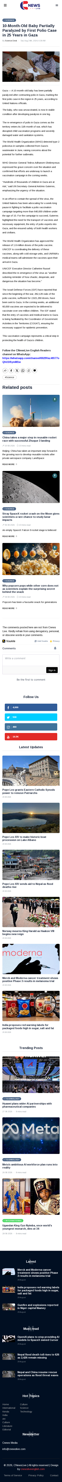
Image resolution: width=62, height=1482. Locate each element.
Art (3, 1418)
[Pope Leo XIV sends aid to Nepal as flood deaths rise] (31, 865)
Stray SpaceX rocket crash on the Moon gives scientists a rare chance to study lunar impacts (30, 516)
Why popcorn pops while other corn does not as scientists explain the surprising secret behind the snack (30, 588)
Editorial (6, 1429)
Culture (6, 1422)
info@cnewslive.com (13, 1449)
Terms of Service (13, 1475)
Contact (54, 1475)
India (4, 1415)
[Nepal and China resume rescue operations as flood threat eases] (8, 1377)
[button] (9, 5)
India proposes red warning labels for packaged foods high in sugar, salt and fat (38, 1290)
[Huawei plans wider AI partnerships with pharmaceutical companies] (31, 1074)
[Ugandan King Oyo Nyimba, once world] (31, 1196)
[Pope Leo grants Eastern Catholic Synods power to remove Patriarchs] (31, 771)
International (8, 1407)
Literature (7, 1426)
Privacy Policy (36, 1475)
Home (5, 1404)
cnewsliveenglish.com (33, 1469)
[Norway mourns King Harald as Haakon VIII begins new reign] (31, 912)
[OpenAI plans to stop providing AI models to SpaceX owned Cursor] (8, 1341)
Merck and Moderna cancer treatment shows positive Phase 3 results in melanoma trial (37, 1272)
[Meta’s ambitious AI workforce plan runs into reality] (31, 1135)
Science (24, 1407)
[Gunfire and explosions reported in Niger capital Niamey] (8, 1310)
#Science (9, 377)
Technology (26, 1411)
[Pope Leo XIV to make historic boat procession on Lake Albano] (31, 818)
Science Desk (11, 41)
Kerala (5, 1411)
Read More (8, 464)
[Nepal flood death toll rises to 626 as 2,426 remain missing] (8, 1359)
